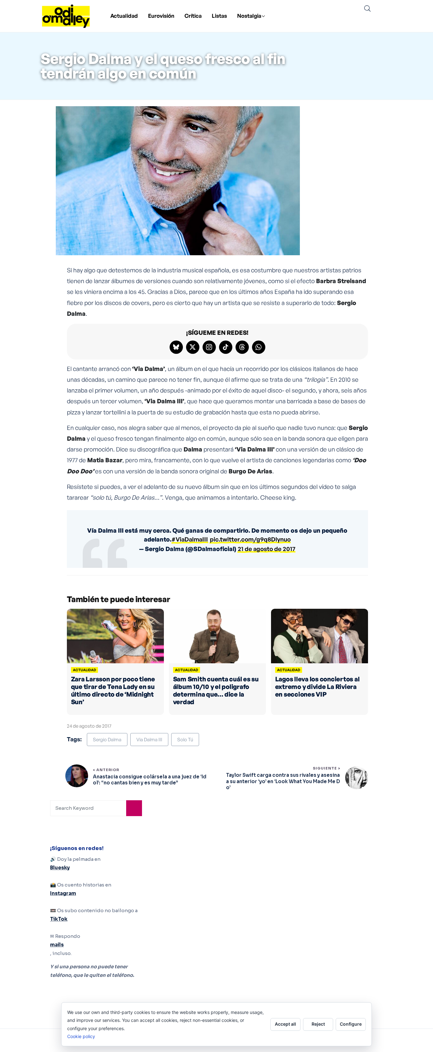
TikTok (59, 919)
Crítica (193, 15)
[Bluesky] (176, 347)
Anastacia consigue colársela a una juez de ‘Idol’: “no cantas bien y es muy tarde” (149, 780)
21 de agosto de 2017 (266, 549)
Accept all (285, 1024)
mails (57, 945)
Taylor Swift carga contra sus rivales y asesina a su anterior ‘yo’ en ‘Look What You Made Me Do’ (283, 781)
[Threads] (242, 347)
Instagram (63, 893)
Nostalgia (249, 15)
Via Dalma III (149, 740)
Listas (219, 15)
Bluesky (60, 868)
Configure (351, 1024)
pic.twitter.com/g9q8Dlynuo (250, 539)
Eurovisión (161, 15)
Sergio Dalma (107, 740)
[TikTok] (225, 347)
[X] (192, 347)
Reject (318, 1024)
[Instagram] (209, 347)
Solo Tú (185, 740)
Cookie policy (81, 1036)
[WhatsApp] (258, 347)
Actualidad (124, 15)
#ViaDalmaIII (189, 539)
